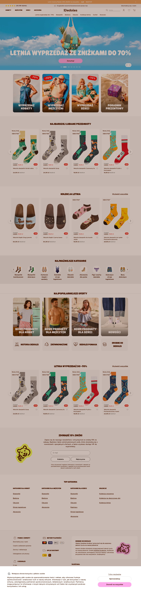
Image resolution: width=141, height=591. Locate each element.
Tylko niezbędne (114, 574)
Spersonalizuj (114, 579)
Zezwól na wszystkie (114, 584)
